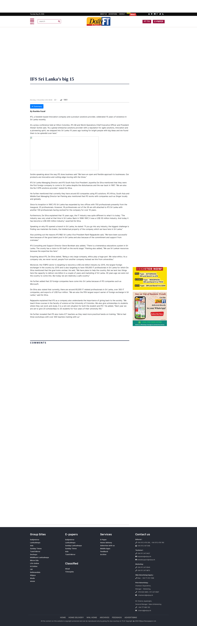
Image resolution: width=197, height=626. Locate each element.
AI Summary (37, 106)
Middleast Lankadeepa (39, 557)
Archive (103, 554)
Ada (31, 545)
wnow (32, 581)
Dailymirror (34, 539)
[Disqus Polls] (79, 373)
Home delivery (106, 542)
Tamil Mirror (35, 551)
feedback (104, 551)
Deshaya (33, 554)
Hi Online (33, 566)
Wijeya (33, 575)
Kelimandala (35, 572)
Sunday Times (36, 548)
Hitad (67, 569)
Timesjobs (69, 572)
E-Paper (103, 539)
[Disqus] (79, 433)
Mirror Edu (34, 560)
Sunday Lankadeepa (73, 545)
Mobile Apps (105, 548)
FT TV (147, 21)
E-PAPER (158, 21)
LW (31, 569)
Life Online (34, 563)
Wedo (32, 578)
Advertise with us (107, 545)
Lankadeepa (35, 542)
